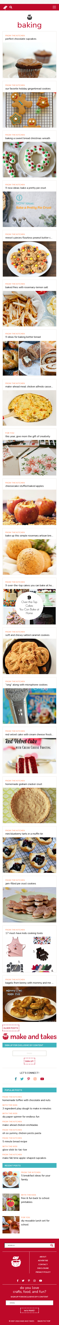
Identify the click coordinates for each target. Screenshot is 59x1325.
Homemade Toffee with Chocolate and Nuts (26, 1100)
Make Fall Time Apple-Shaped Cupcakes (24, 1158)
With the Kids (9, 1105)
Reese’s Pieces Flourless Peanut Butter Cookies (29, 237)
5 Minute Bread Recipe (14, 1141)
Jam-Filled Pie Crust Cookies (20, 883)
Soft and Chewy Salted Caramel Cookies (27, 635)
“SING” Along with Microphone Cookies (26, 684)
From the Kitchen (15, 35)
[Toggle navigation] (54, 7)
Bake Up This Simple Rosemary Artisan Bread (29, 535)
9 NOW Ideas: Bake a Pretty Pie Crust (25, 188)
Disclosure (43, 1268)
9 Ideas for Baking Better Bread (23, 337)
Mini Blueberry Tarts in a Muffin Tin (24, 834)
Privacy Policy (43, 1272)
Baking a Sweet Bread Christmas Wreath (27, 138)
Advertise (43, 1260)
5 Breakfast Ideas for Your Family (35, 1177)
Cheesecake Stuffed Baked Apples (24, 486)
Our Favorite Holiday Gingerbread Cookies (28, 88)
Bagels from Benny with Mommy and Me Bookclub (29, 983)
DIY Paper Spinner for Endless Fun (20, 1116)
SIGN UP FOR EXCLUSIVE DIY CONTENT (29, 1296)
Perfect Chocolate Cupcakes (20, 39)
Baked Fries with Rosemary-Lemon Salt (26, 287)
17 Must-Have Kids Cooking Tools (24, 933)
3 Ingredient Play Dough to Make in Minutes (26, 1108)
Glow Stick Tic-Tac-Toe (14, 1149)
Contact (43, 1264)
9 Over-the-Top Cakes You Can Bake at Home (29, 585)
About (43, 1257)
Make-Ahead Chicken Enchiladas (20, 1125)
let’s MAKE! (29, 1310)
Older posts (11, 1028)
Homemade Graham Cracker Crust (23, 784)
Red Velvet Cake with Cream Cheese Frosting (29, 734)
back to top (44, 1321)
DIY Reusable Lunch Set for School (35, 1222)
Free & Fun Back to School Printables (35, 1200)
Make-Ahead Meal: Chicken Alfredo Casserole (29, 386)
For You (9, 433)
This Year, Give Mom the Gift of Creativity (27, 436)
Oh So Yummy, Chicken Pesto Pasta (21, 1133)
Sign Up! (29, 1061)
